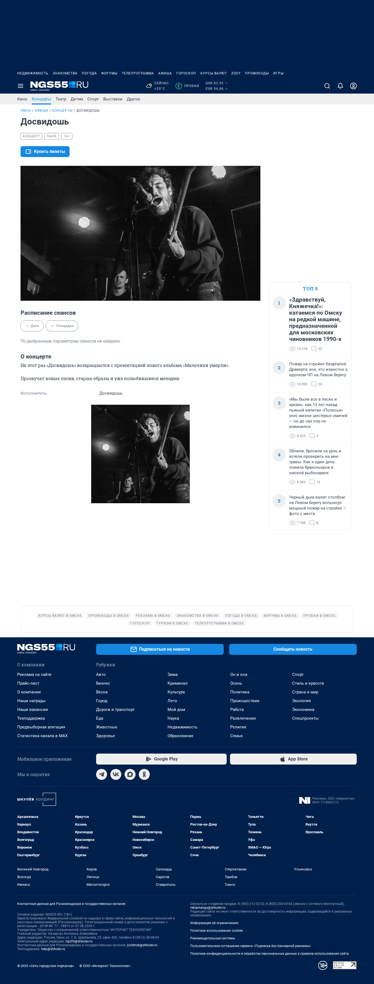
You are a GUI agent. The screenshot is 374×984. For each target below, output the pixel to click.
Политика (239, 692)
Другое (133, 99)
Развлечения (243, 718)
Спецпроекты (305, 718)
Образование (180, 735)
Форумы (109, 73)
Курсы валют (213, 73)
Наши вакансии (32, 709)
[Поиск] (327, 86)
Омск (26, 110)
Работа (237, 709)
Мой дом (176, 709)
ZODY (236, 73)
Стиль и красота (308, 683)
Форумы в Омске (280, 616)
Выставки (112, 99)
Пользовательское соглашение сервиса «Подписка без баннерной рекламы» (250, 946)
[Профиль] (353, 86)
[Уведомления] (340, 86)
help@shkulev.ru (53, 949)
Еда (99, 718)
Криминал (178, 683)
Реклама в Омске (153, 616)
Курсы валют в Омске (60, 616)
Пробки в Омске (319, 616)
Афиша (165, 73)
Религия (238, 727)
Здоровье (105, 735)
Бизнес (103, 683)
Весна (102, 692)
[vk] (115, 774)
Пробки (188, 85)
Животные (106, 727)
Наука (173, 718)
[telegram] (101, 774)
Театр (61, 99)
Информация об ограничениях (214, 923)
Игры (278, 73)
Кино (22, 99)
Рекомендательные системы (212, 938)
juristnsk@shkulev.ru (142, 945)
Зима (173, 674)
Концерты (41, 99)
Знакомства (65, 73)
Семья (236, 735)
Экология (301, 700)
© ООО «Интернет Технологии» (104, 966)
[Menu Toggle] (20, 86)
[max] (130, 774)
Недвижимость (32, 73)
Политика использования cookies (216, 931)
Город (101, 700)
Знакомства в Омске (197, 616)
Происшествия (244, 700)
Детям (77, 99)
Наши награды (31, 700)
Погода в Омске (241, 616)
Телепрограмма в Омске (219, 623)
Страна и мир (305, 692)
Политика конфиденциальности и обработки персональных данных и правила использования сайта (269, 954)
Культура (176, 692)
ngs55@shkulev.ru (79, 941)
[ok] (144, 774)
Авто (101, 674)
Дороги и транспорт (115, 709)
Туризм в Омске (172, 623)
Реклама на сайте (34, 674)
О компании (29, 692)
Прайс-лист (28, 683)
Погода (89, 73)
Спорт (93, 99)
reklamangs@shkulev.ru (208, 908)
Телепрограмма (138, 73)
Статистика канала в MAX (42, 735)
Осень (236, 683)
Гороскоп (186, 73)
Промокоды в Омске (108, 616)
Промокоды (257, 73)
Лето (172, 700)
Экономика (303, 709)
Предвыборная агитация (41, 727)
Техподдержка (31, 718)
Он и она (238, 674)
